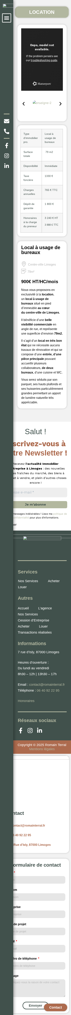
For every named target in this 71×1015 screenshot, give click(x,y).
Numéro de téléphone (21, 958)
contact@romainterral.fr (47, 684)
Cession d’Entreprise (33, 620)
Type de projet (16, 924)
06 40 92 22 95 (48, 690)
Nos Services (28, 581)
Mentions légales (42, 749)
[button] (6, 17)
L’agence (45, 608)
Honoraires (26, 701)
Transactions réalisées (35, 632)
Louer (22, 587)
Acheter (54, 581)
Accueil (23, 608)
